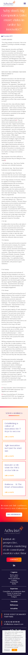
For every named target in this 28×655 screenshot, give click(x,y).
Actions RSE (14, 582)
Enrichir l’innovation (14, 595)
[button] (24, 3)
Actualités (14, 608)
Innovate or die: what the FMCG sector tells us (12, 468)
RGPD (14, 584)
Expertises (14, 589)
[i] (16, 120)
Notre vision (14, 575)
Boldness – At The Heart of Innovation (14, 486)
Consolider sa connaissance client (14, 591)
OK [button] (14, 649)
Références (14, 605)
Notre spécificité (14, 578)
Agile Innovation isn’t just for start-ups (13, 448)
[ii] (5, 160)
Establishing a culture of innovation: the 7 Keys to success (13, 427)
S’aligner (14, 597)
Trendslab (14, 601)
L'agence (14, 572)
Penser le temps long (14, 593)
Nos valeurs (14, 577)
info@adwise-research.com (13, 624)
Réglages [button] (7, 650)
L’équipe (14, 580)
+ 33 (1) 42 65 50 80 (12, 622)
